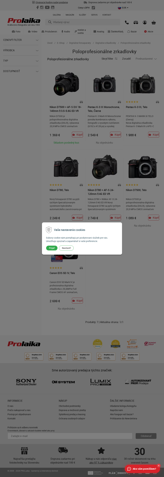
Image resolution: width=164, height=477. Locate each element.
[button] (159, 466)
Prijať (52, 247)
